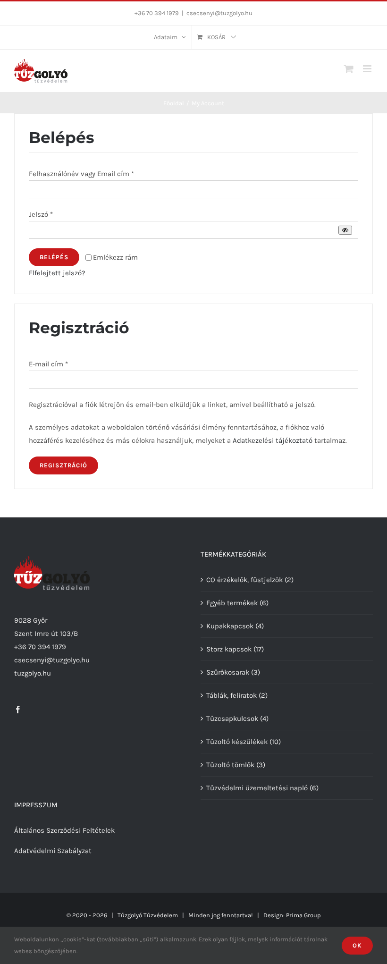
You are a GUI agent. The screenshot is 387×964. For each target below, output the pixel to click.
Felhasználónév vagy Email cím (81, 173)
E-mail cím (48, 364)
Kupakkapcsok (229, 626)
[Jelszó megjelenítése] (345, 230)
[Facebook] (18, 709)
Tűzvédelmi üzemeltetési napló (257, 788)
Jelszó (41, 214)
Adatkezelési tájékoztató (272, 440)
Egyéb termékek (232, 603)
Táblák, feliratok (231, 695)
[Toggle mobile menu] (368, 69)
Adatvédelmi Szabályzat (53, 850)
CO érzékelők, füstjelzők (244, 579)
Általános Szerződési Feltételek (64, 830)
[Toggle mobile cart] (348, 69)
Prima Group (303, 915)
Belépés (54, 257)
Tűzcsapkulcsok (232, 718)
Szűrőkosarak (227, 672)
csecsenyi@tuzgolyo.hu (219, 13)
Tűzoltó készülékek (237, 741)
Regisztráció (63, 465)
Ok (357, 945)
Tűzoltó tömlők (230, 765)
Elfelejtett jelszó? (57, 273)
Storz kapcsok (229, 649)
